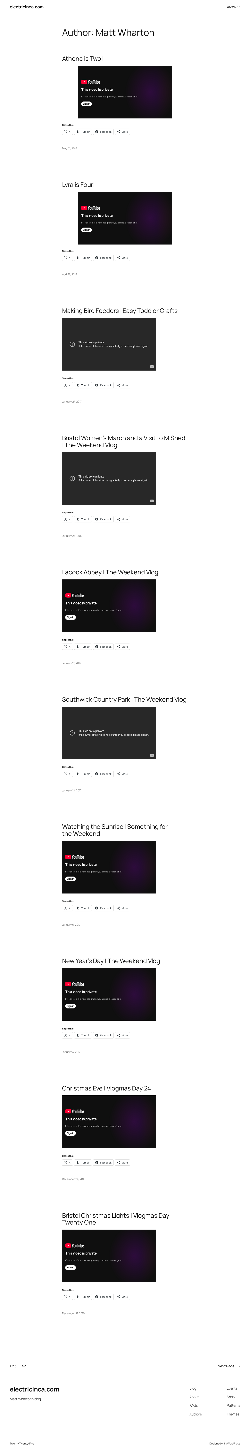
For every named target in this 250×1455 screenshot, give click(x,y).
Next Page (229, 1366)
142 (23, 1366)
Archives (233, 6)
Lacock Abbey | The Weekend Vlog (110, 572)
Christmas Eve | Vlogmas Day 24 (106, 1088)
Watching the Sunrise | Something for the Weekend (115, 830)
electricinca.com (27, 7)
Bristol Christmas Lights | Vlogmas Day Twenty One (115, 1219)
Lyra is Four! (78, 184)
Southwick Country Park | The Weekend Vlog (124, 699)
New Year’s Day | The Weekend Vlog (111, 960)
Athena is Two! (82, 58)
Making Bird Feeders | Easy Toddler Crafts (120, 310)
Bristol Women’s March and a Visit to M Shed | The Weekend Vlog (124, 441)
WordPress (233, 1443)
